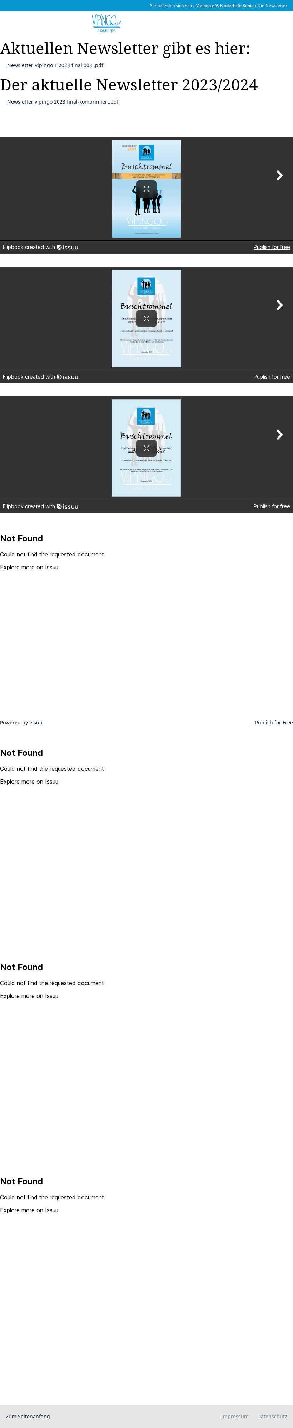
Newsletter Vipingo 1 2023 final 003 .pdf (55, 65)
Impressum (235, 1416)
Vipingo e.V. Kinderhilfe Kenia (225, 6)
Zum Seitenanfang (28, 1416)
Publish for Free (274, 722)
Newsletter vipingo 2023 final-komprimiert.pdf (63, 101)
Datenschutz (272, 1416)
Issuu (36, 722)
